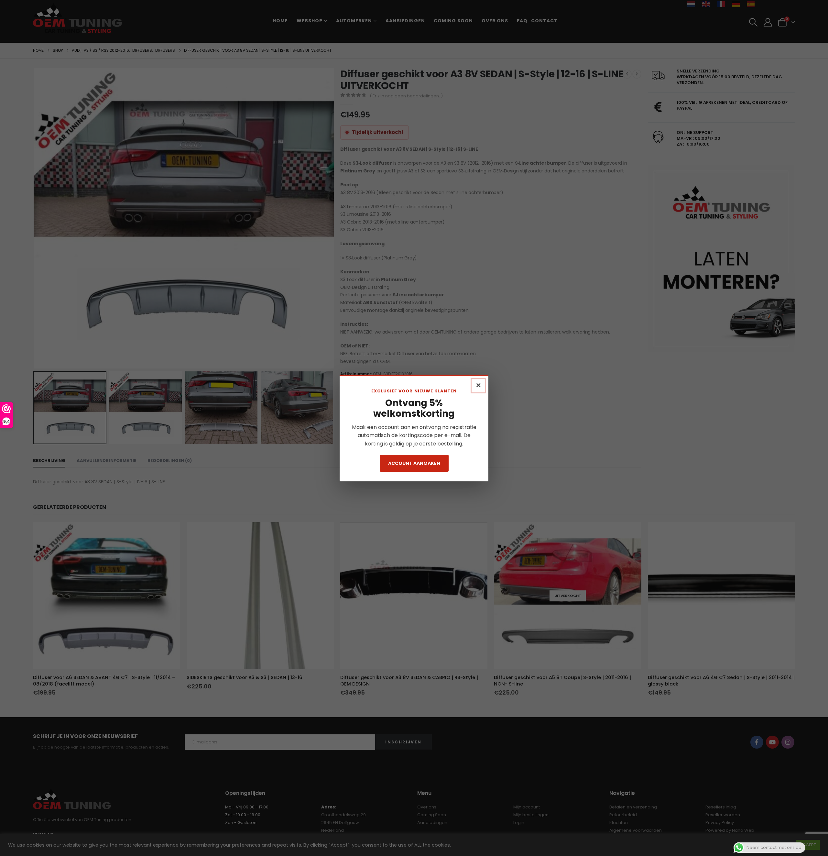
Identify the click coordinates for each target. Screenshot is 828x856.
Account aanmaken (414, 463)
